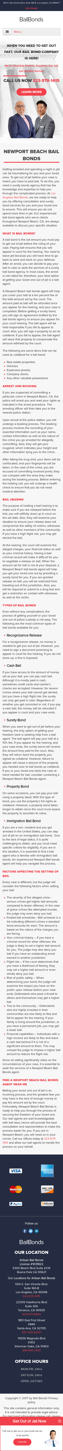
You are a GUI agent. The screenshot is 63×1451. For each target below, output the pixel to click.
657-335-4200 (31, 1332)
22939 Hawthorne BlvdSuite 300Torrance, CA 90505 (31, 1306)
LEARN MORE (31, 92)
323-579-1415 (31, 8)
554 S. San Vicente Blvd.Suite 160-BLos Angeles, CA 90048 (31, 1288)
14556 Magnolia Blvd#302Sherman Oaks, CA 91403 (32, 1342)
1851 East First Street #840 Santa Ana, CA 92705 (31, 1324)
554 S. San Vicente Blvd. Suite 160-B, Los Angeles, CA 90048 (30, 3)
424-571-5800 (31, 1314)
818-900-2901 (32, 1350)
